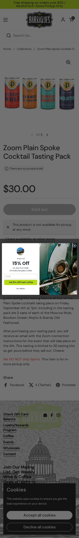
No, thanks (21, 289)
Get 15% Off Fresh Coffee (21, 282)
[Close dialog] (74, 245)
